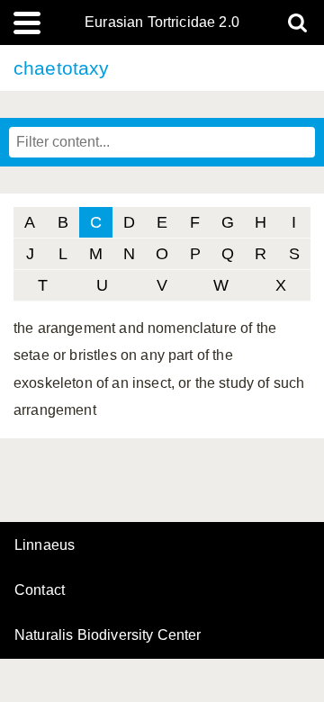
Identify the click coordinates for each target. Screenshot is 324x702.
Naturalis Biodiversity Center (108, 635)
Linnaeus (44, 545)
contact (39, 590)
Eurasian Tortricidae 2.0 (162, 22)
